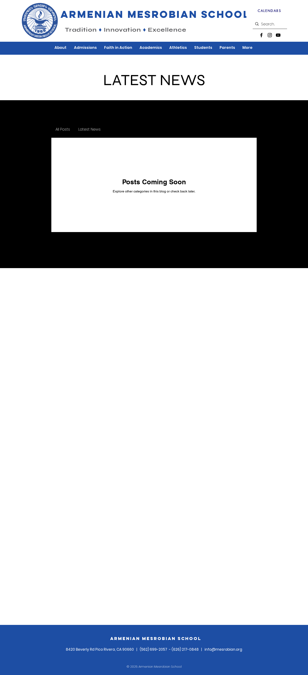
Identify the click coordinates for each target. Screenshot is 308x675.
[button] (61, 47)
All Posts (63, 129)
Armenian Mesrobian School (155, 638)
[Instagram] (270, 35)
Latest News (89, 129)
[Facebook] (261, 35)
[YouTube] (278, 35)
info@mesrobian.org (223, 649)
